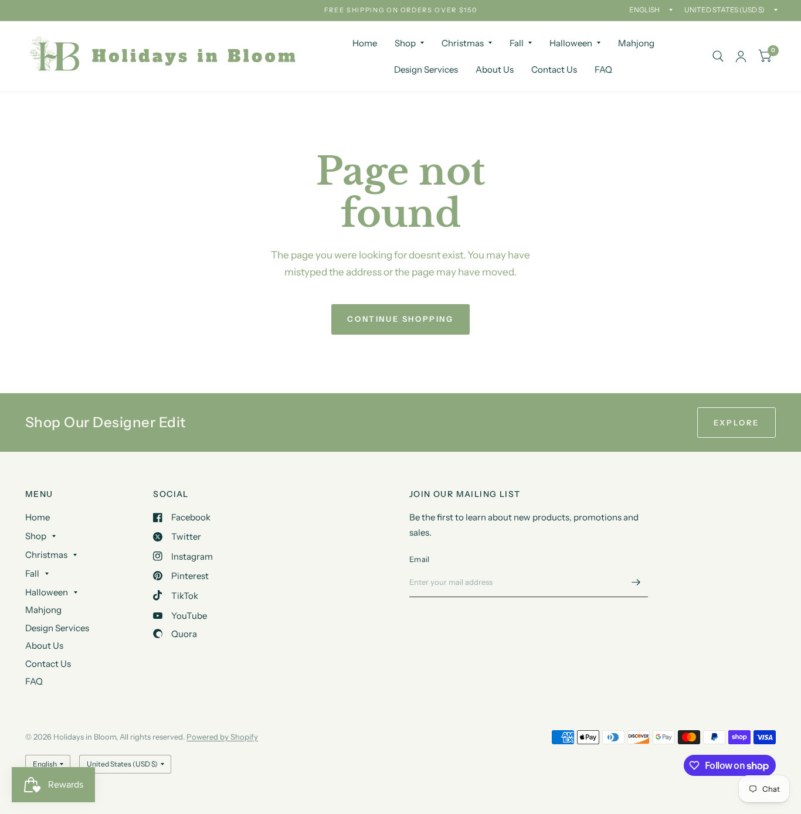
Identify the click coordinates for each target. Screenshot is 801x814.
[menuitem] (365, 43)
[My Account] (740, 56)
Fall (517, 43)
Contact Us (554, 69)
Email (419, 559)
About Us (495, 69)
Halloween (570, 43)
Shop (405, 43)
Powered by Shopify (222, 736)
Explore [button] (736, 422)
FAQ (603, 69)
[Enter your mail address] (636, 582)
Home (364, 43)
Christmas (463, 43)
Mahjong (636, 43)
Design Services (426, 69)
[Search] (718, 56)
